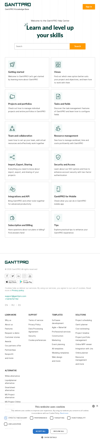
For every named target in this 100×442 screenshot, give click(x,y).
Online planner (82, 353)
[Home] (16, 263)
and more (9, 358)
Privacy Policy (35, 324)
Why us (8, 320)
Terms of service (36, 320)
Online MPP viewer (84, 344)
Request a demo (12, 333)
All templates (57, 348)
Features (9, 329)
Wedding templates (60, 353)
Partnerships (10, 350)
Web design (57, 357)
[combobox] (93, 406)
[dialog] (50, 422)
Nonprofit (9, 354)
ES (19, 305)
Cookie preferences (37, 340)
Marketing (56, 340)
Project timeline (82, 333)
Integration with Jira (84, 348)
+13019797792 (11, 299)
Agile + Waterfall (59, 327)
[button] (50, 437)
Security (32, 336)
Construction (57, 336)
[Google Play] (26, 282)
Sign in (89, 7)
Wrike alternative (12, 376)
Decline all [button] (59, 431)
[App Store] (11, 282)
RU (12, 305)
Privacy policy (18, 290)
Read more (64, 413)
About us (9, 324)
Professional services (61, 332)
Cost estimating (82, 329)
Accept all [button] (41, 431)
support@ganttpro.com (15, 296)
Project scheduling (84, 320)
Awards (8, 341)
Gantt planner (82, 324)
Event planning (58, 344)
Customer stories (12, 337)
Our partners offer (13, 345)
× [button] (97, 406)
